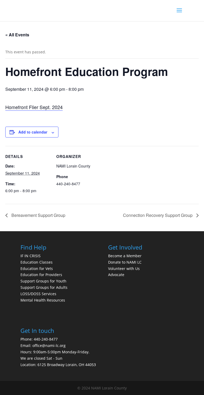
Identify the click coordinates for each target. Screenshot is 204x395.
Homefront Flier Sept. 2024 (34, 107)
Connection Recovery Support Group (158, 215)
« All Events (17, 35)
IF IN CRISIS (30, 255)
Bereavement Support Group (37, 215)
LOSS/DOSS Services (38, 293)
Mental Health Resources (42, 300)
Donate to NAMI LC (125, 262)
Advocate (116, 274)
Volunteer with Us (124, 268)
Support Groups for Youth (43, 281)
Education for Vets (36, 268)
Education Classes (36, 262)
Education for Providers (41, 274)
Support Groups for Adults (43, 287)
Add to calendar (32, 132)
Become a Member (125, 255)
